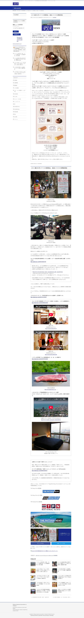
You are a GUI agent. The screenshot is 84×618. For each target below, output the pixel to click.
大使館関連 (16, 82)
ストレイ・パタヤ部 (17, 99)
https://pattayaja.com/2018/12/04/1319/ (38, 261)
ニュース (41, 555)
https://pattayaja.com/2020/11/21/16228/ (38, 297)
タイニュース (45, 555)
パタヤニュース (50, 555)
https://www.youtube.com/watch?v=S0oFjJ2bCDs (51, 419)
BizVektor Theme (42, 615)
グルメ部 (15, 96)
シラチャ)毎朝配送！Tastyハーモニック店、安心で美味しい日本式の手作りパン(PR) (64, 584)
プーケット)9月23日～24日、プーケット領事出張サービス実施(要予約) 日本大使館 (43, 563)
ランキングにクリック (17, 43)
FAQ (15, 114)
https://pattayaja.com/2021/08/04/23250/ (40, 302)
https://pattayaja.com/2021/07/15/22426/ (40, 359)
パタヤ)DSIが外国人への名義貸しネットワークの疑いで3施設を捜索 (64, 570)
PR (14, 104)
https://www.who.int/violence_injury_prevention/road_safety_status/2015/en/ (48, 271)
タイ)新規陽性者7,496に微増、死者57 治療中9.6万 (40, 597)
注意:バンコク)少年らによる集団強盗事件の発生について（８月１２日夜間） (64, 591)
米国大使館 (16, 111)
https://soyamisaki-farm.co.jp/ (50, 389)
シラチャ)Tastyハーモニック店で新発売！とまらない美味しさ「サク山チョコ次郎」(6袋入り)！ (42, 570)
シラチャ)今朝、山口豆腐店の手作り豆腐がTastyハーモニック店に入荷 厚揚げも (64, 577)
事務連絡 (15, 85)
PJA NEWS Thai (16, 106)
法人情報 (15, 116)
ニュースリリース (17, 101)
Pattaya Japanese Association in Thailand (41, 614)
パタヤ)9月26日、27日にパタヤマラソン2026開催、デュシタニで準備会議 (43, 584)
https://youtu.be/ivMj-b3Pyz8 (51, 328)
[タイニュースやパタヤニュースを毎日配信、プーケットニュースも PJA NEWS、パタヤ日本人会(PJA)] (16, 4)
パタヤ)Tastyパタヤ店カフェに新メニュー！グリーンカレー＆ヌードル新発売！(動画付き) (42, 577)
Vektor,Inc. (48, 615)
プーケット (16, 119)
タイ (39, 555)
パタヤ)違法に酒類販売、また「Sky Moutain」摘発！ (62, 597)
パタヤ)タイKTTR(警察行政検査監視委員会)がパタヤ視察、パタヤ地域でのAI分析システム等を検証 (43, 591)
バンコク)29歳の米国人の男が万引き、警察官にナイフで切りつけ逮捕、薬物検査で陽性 (64, 563)
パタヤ (37, 555)
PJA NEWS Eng (16, 109)
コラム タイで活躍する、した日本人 (19, 91)
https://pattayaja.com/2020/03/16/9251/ (39, 470)
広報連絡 (15, 80)
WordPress (36, 615)
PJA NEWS (54, 17)
